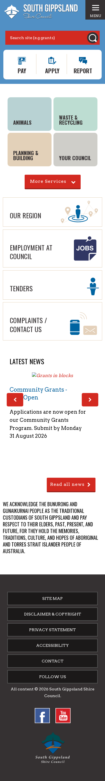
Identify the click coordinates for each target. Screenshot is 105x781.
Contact (53, 661)
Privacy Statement (52, 630)
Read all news (67, 484)
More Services (48, 181)
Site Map (52, 598)
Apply (52, 70)
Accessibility (52, 645)
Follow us (52, 676)
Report (83, 70)
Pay (22, 70)
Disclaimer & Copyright (52, 614)
